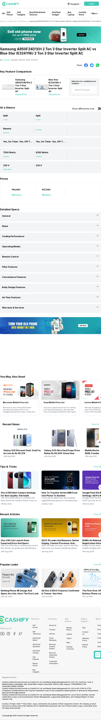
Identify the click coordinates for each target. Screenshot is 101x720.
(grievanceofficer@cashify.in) (13, 693)
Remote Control (10, 256)
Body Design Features (13, 287)
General (6, 216)
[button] (91, 4)
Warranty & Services (13, 307)
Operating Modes (11, 246)
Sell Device (68, 620)
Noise (5, 226)
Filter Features (9, 267)
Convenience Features (14, 277)
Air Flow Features (11, 297)
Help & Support (84, 620)
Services (35, 619)
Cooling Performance (13, 236)
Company (52, 619)
